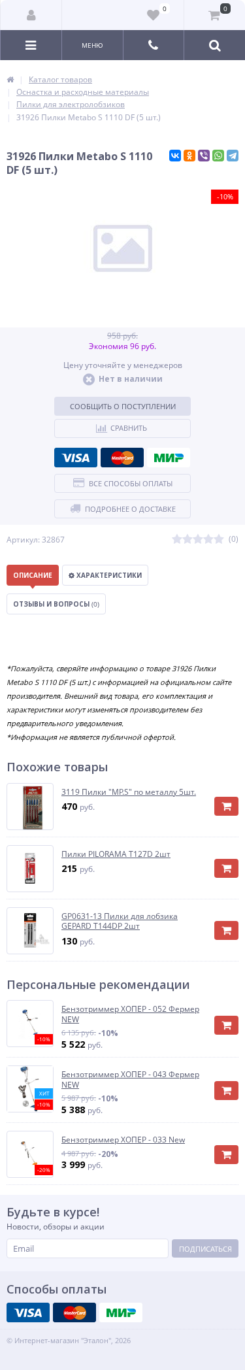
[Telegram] (232, 155)
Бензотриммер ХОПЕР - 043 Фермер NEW (130, 1079)
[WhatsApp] (218, 155)
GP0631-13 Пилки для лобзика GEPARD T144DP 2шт (119, 921)
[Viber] (204, 155)
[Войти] (31, 15)
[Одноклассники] (189, 155)
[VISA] (75, 457)
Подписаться (205, 1249)
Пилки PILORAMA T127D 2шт (116, 854)
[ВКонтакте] (175, 155)
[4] (208, 539)
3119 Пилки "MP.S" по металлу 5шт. (128, 792)
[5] (219, 539)
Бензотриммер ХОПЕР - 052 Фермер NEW (130, 1014)
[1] (177, 539)
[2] (187, 539)
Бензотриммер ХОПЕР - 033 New (123, 1140)
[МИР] (168, 457)
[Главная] (10, 79)
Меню (92, 45)
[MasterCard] (122, 457)
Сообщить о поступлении (123, 406)
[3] (198, 539)
